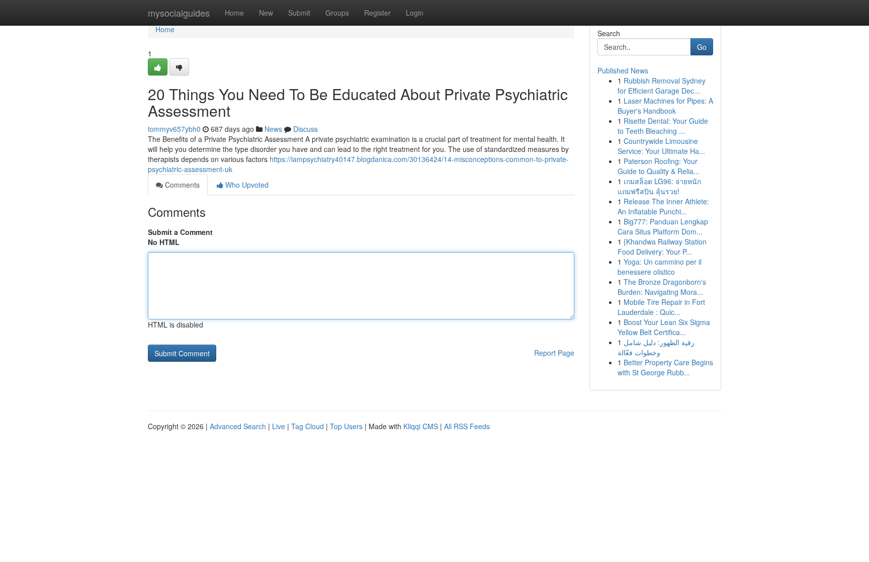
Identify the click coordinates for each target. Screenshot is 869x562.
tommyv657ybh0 (174, 129)
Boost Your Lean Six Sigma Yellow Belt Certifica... (664, 327)
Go (702, 47)
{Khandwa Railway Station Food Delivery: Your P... (662, 246)
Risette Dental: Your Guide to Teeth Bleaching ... (663, 126)
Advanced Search (238, 426)
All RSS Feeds (467, 426)
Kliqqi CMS (420, 426)
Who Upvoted (246, 185)
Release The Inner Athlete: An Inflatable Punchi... (663, 206)
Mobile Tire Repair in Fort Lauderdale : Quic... (661, 307)
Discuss (305, 129)
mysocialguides (179, 12)
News (273, 129)
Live (278, 426)
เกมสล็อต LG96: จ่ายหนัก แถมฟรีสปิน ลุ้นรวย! (659, 186)
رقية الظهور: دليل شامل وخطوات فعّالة (656, 347)
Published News (622, 70)
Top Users (346, 426)
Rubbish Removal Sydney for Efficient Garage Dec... (662, 85)
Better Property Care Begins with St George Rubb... (665, 367)
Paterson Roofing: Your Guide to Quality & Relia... (659, 166)
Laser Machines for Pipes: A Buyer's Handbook (665, 106)
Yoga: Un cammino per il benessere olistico (660, 267)
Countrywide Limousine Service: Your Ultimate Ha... (661, 146)
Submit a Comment (180, 232)
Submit (299, 13)
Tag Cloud (307, 426)
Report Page (554, 353)
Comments (181, 185)
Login (414, 13)
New (266, 13)
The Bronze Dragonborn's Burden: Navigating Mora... (662, 287)
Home (234, 13)
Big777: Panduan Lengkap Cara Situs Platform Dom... (663, 226)
